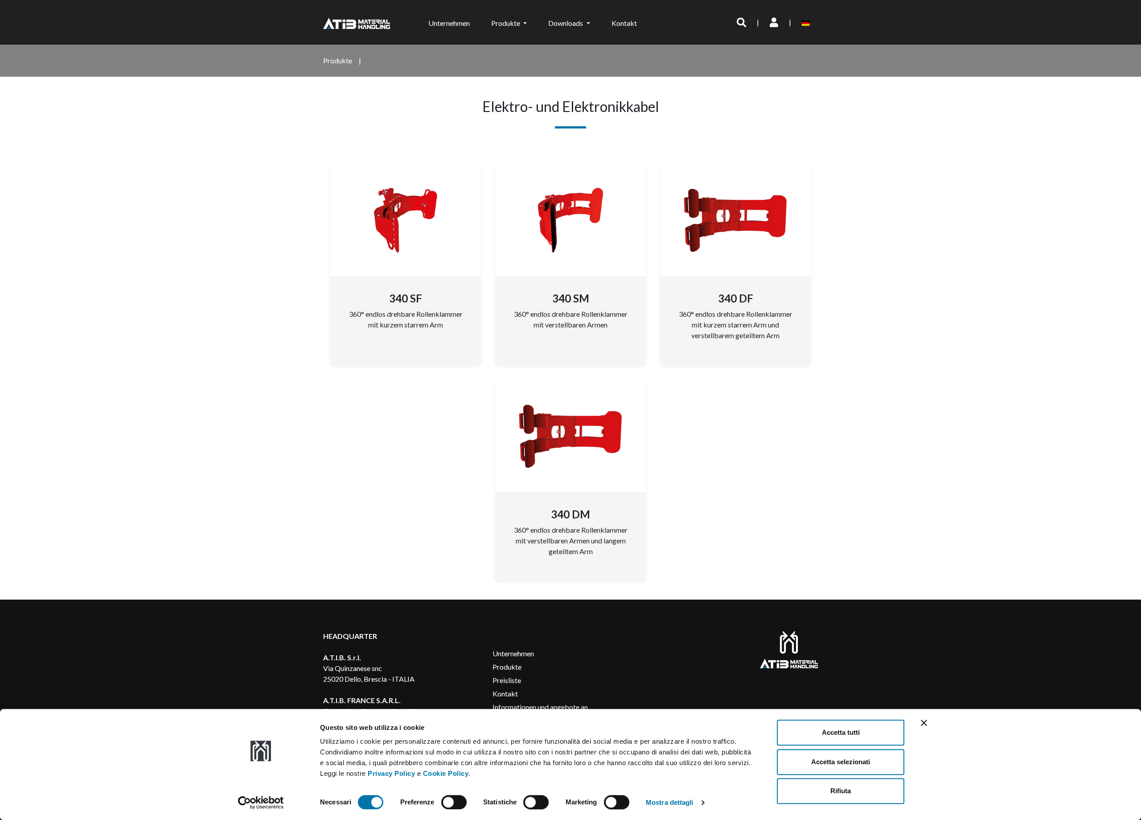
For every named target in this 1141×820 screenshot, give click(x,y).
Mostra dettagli (670, 802)
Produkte (507, 667)
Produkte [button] (506, 23)
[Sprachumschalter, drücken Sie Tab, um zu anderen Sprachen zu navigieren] (807, 22)
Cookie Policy (446, 773)
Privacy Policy (391, 773)
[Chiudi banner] (924, 723)
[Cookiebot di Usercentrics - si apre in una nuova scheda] (261, 802)
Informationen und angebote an (540, 707)
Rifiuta (840, 791)
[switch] (454, 802)
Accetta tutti (841, 732)
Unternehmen (449, 23)
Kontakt (624, 23)
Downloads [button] (566, 23)
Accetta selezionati (840, 762)
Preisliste (507, 680)
